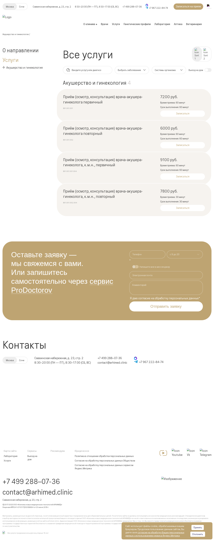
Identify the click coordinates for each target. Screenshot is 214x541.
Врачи (104, 23)
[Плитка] (206, 54)
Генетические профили (137, 23)
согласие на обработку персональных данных (168, 298)
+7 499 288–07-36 (132, 6)
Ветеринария (194, 23)
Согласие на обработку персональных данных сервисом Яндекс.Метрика (104, 466)
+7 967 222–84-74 (158, 7)
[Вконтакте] (191, 453)
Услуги (116, 23)
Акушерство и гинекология (16, 34)
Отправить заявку (166, 306)
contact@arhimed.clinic (112, 362)
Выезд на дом (32, 457)
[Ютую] (163, 453)
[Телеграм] (205, 453)
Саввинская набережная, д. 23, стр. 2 (58, 358)
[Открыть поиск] (209, 6)
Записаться (182, 113)
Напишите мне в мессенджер (155, 266)
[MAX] (157, 5)
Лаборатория (162, 23)
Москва (10, 6)
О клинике (89, 23)
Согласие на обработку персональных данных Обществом (105, 460)
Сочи (21, 6)
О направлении (21, 50)
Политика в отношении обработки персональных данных (104, 455)
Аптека (178, 23)
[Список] (197, 54)
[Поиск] (68, 70)
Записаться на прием (188, 6)
